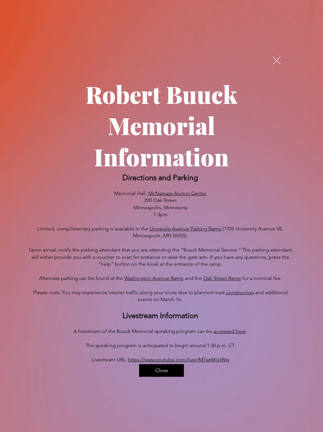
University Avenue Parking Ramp (185, 229)
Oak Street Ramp (222, 278)
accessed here (230, 331)
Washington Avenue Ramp (154, 278)
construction (240, 292)
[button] (276, 60)
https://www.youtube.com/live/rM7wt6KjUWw (178, 360)
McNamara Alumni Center (177, 193)
